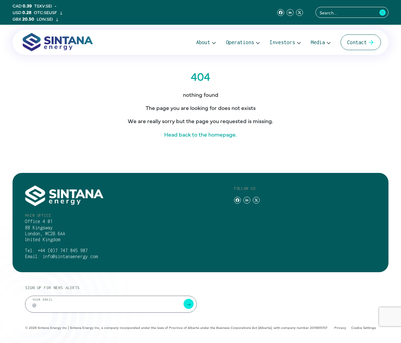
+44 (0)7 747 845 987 (63, 250)
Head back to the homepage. (200, 134)
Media (318, 42)
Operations (240, 42)
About (203, 42)
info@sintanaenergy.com (70, 256)
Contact (357, 42)
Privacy (340, 327)
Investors (282, 42)
